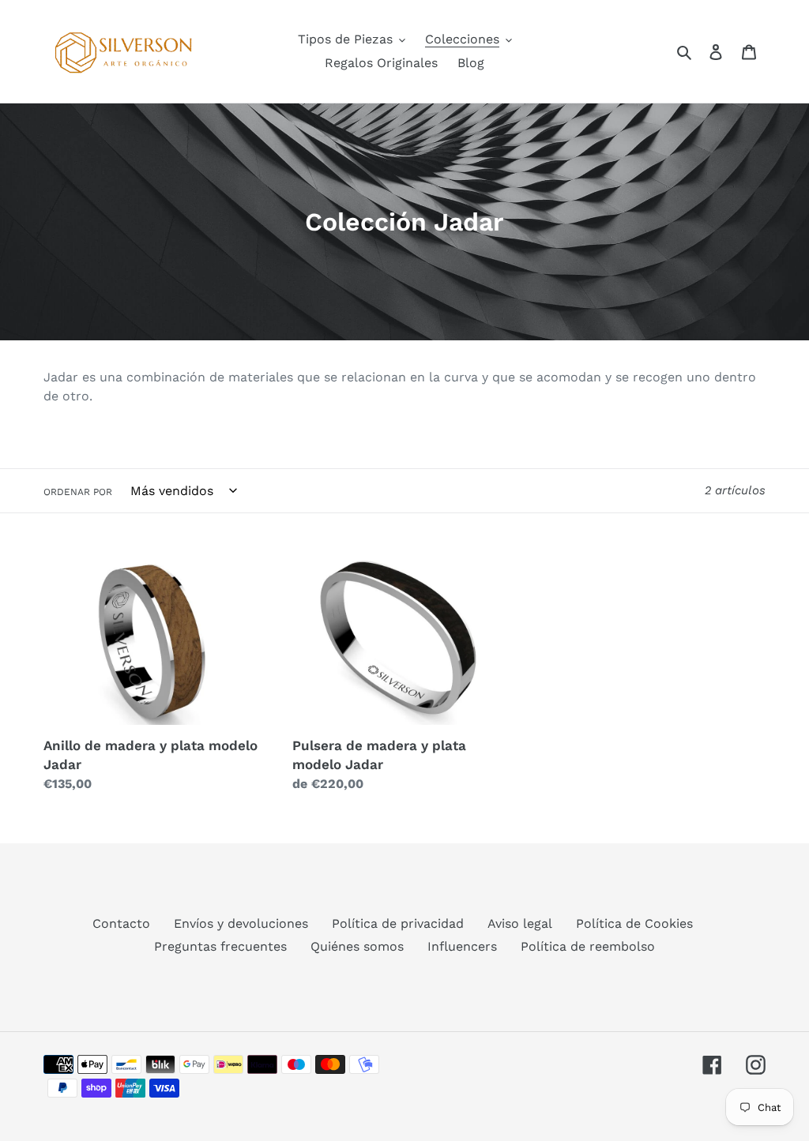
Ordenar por (77, 491)
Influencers (462, 946)
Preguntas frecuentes (220, 946)
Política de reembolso (588, 946)
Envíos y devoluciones (241, 923)
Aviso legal (519, 923)
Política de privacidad (398, 923)
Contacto (121, 923)
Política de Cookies (634, 923)
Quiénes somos (357, 946)
